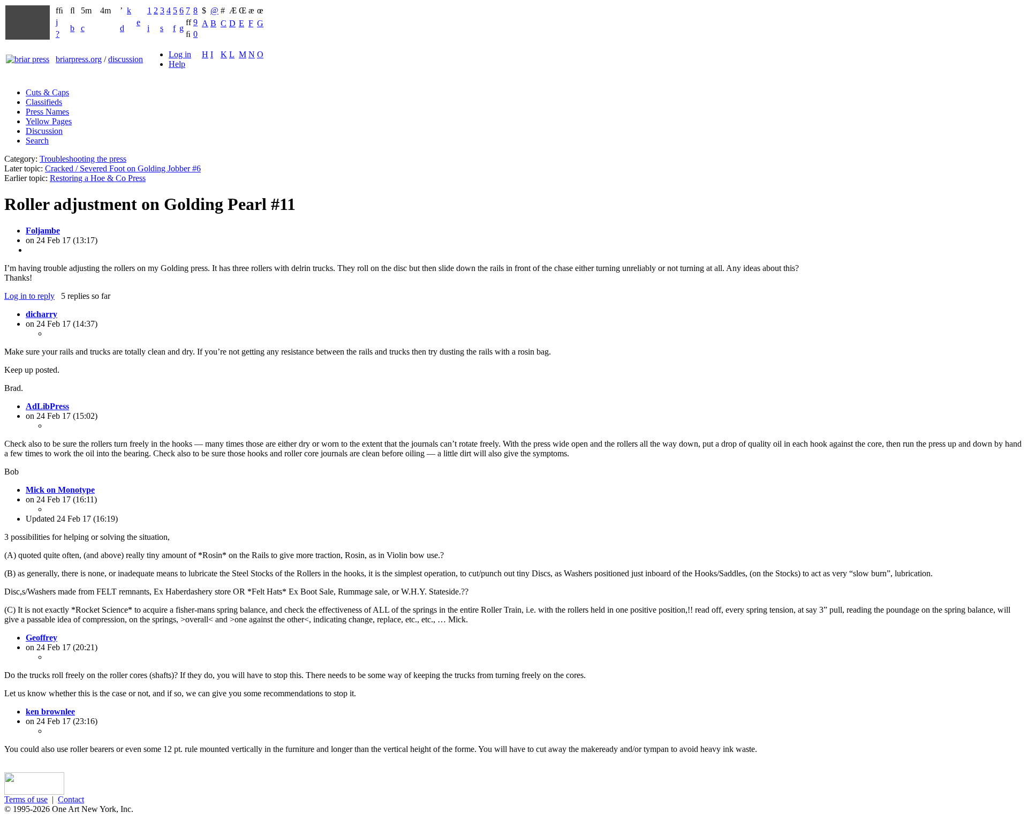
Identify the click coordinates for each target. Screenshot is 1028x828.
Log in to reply (29, 295)
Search (37, 140)
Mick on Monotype (60, 489)
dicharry (41, 314)
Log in (180, 54)
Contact (71, 799)
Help (177, 64)
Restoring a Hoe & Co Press (98, 178)
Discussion (44, 131)
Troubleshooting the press (83, 158)
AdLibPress (47, 406)
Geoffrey (41, 637)
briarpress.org (79, 59)
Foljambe (43, 230)
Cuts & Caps (47, 92)
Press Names (47, 111)
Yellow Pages (49, 121)
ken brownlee (50, 711)
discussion (125, 59)
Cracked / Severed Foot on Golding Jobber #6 (123, 168)
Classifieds (44, 102)
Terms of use (26, 799)
